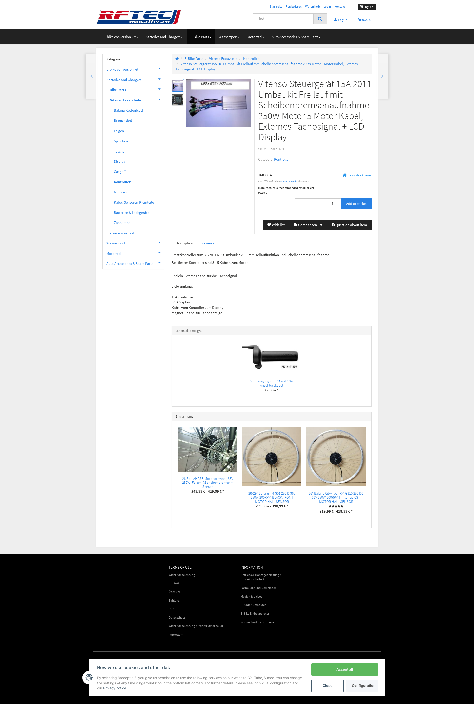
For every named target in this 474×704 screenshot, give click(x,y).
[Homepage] (177, 58)
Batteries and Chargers (162, 36)
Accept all (344, 669)
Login (327, 6)
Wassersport (228, 36)
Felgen (119, 130)
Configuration (363, 686)
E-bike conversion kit (120, 36)
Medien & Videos (251, 596)
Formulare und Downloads (258, 588)
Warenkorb (312, 6)
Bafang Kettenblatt (128, 110)
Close (327, 686)
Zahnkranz (122, 222)
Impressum (176, 634)
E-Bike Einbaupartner (255, 613)
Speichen (121, 141)
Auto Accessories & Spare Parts (295, 36)
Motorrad (254, 36)
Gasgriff (120, 171)
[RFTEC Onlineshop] (140, 17)
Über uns (174, 592)
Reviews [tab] (207, 243)
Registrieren (294, 6)
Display (119, 161)
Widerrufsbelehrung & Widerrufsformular (196, 626)
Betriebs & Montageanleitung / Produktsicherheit (261, 577)
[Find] (320, 19)
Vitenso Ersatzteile (125, 100)
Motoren (120, 192)
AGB (171, 609)
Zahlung (174, 600)
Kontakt (339, 6)
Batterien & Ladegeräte (131, 212)
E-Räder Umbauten (253, 605)
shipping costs (289, 181)
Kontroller (282, 159)
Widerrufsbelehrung (182, 575)
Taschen (120, 151)
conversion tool (122, 233)
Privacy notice (114, 688)
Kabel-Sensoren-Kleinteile (134, 202)
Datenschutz (177, 617)
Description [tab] (184, 243)
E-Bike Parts (199, 36)
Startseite (276, 6)
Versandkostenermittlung (257, 622)
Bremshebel (123, 120)
